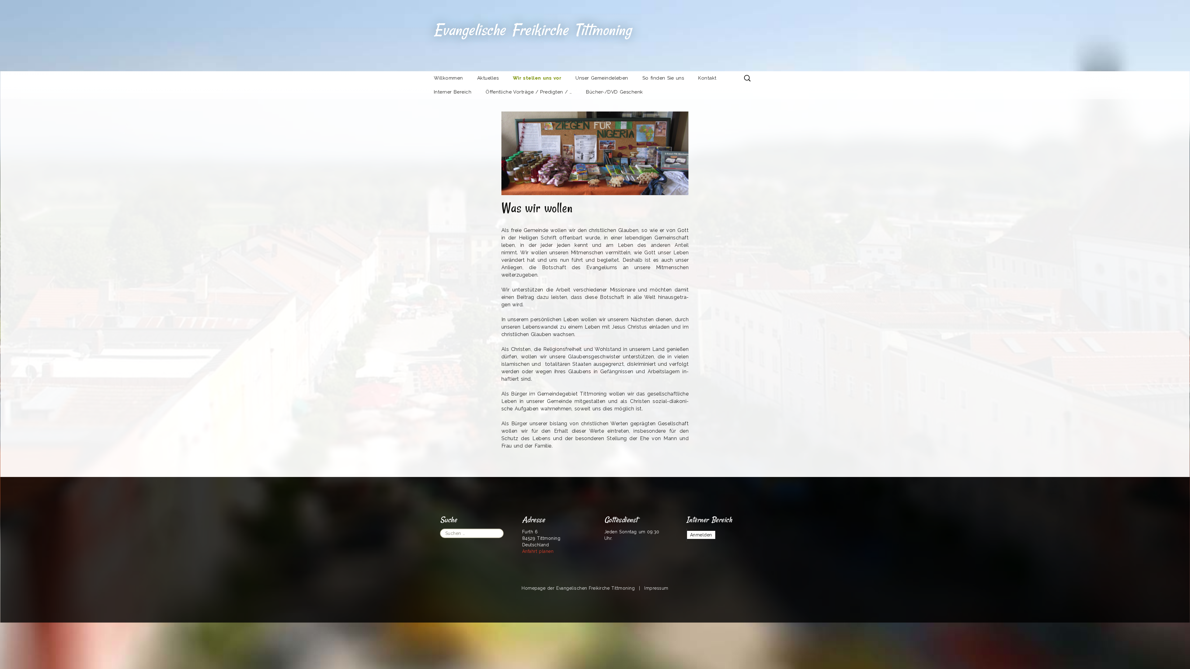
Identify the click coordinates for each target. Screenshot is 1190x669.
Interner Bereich (452, 92)
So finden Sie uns (663, 78)
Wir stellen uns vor (537, 78)
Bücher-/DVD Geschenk (614, 92)
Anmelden (701, 534)
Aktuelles (488, 78)
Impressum (656, 588)
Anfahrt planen (537, 551)
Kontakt (707, 78)
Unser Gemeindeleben (601, 78)
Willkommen (448, 78)
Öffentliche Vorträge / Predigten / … (529, 92)
